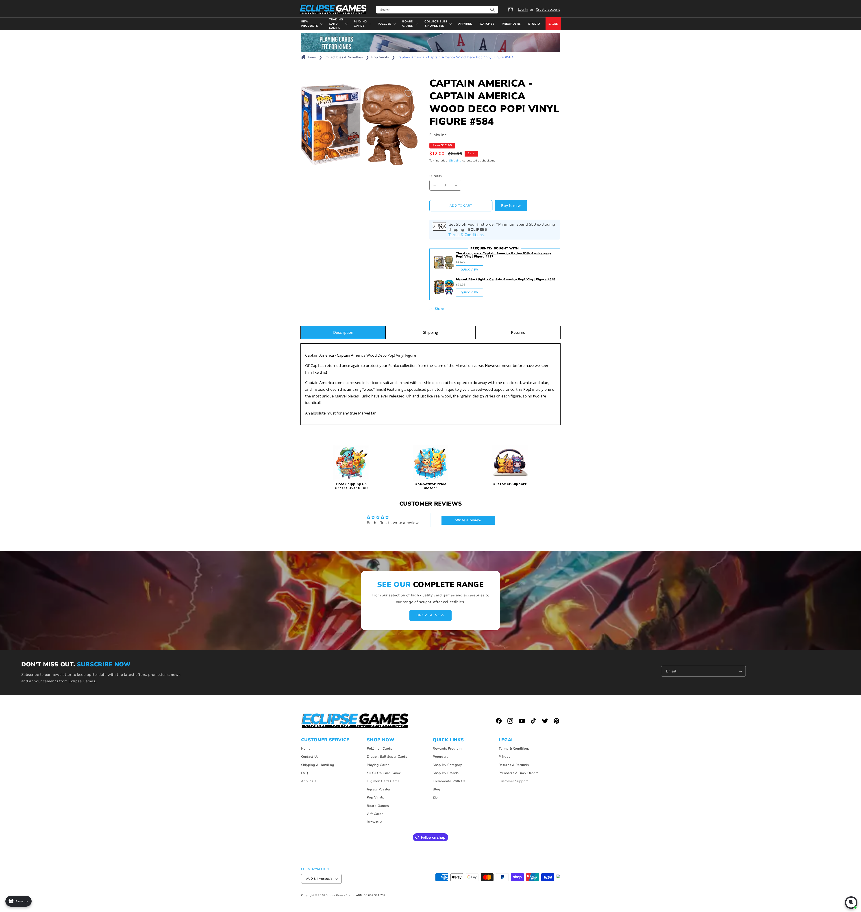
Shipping (455, 160)
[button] (510, 9)
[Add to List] (408, 93)
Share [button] (439, 308)
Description (343, 332)
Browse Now (430, 615)
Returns (518, 332)
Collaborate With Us (449, 781)
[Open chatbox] (851, 902)
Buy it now (511, 205)
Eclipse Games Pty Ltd (340, 895)
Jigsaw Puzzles (379, 789)
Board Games (378, 805)
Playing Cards (378, 765)
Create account (548, 9)
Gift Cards (375, 814)
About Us (308, 781)
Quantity (435, 176)
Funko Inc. (438, 134)
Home (311, 57)
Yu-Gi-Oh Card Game (384, 773)
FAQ (304, 773)
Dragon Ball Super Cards (387, 756)
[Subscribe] (740, 671)
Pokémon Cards (379, 748)
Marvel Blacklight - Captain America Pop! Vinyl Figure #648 (505, 279)
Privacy (504, 756)
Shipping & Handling (317, 765)
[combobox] (437, 9)
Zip (435, 797)
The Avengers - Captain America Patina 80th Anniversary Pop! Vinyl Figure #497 (503, 255)
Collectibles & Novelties (343, 57)
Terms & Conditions (466, 234)
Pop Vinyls (380, 57)
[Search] (492, 9)
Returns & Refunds (514, 765)
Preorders (440, 756)
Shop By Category (447, 765)
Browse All (376, 822)
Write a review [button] (468, 520)
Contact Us (310, 756)
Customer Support (513, 781)
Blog (436, 789)
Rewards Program (447, 748)
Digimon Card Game (383, 781)
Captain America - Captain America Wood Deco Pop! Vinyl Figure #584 (456, 57)
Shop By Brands (446, 773)
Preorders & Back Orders (519, 773)
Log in (523, 9)
